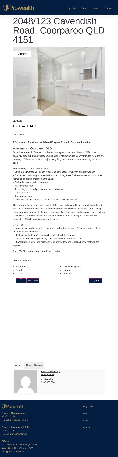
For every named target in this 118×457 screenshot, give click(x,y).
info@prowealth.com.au (13, 451)
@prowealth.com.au (14, 434)
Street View (33, 281)
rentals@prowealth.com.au (15, 420)
